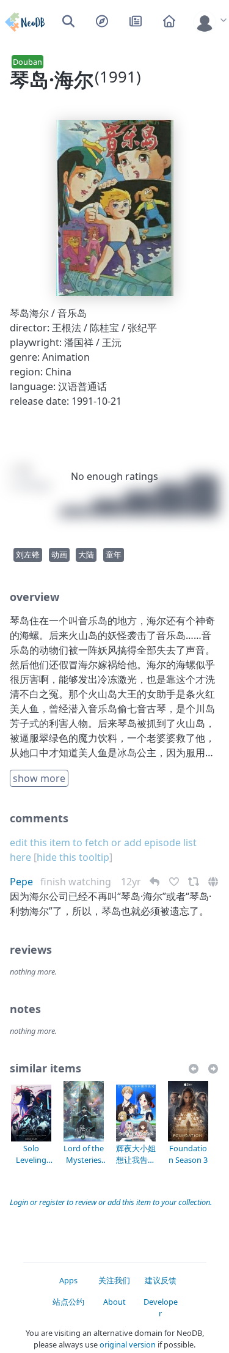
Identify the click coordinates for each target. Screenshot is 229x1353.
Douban (27, 61)
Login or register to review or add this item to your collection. (111, 1201)
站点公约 (68, 1301)
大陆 (86, 554)
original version (128, 1344)
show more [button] (39, 778)
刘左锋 (28, 554)
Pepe (21, 881)
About (114, 1301)
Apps (68, 1280)
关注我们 (114, 1280)
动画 (59, 554)
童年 (114, 554)
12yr (132, 881)
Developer (161, 1307)
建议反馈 (160, 1280)
